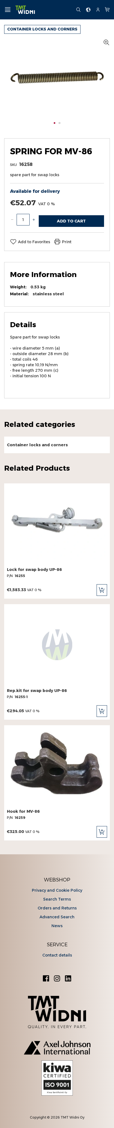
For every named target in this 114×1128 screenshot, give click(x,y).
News (57, 925)
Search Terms (57, 899)
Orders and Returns (57, 908)
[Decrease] (12, 219)
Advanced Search (57, 916)
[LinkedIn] (68, 979)
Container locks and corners (42, 29)
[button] (54, 123)
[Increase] (34, 219)
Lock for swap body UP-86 (34, 569)
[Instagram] (57, 979)
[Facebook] (45, 979)
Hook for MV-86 (23, 811)
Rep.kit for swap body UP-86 (37, 690)
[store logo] (43, 10)
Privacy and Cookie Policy (57, 890)
